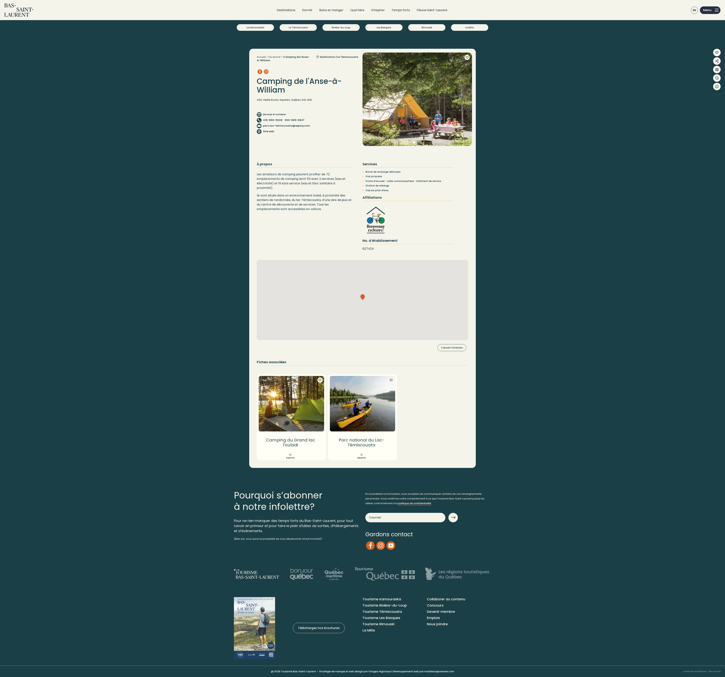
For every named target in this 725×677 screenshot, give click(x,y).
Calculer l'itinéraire (452, 347)
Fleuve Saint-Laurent (432, 10)
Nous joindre (437, 624)
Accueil (261, 57)
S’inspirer (378, 10)
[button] (362, 297)
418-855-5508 (272, 120)
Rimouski (427, 27)
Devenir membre (441, 611)
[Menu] (710, 10)
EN (694, 10)
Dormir (307, 10)
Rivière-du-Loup (341, 27)
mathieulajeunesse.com (439, 671)
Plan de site (714, 671)
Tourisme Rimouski (378, 624)
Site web (268, 131)
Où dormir (274, 57)
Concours (435, 605)
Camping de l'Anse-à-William (283, 58)
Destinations (286, 10)
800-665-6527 (294, 120)
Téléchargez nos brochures (319, 628)
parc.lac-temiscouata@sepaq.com (286, 126)
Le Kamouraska (255, 27)
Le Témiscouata (298, 27)
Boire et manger (331, 10)
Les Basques (384, 27)
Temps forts (401, 10)
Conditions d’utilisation (695, 671)
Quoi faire (357, 10)
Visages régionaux (379, 671)
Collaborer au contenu (446, 599)
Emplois (433, 617)
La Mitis (469, 27)
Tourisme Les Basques (381, 617)
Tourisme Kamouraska (381, 599)
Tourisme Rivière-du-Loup (384, 605)
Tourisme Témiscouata (382, 611)
